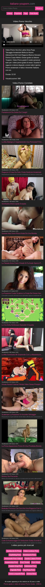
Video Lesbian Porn (31, 551)
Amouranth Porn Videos (13, 558)
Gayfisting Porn (15, 555)
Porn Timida (24, 562)
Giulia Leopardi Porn (16, 574)
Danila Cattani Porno (32, 558)
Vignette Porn (15, 570)
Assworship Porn (11, 562)
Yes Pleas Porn (29, 570)
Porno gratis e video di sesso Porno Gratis (19, 584)
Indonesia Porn (30, 566)
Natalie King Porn (15, 566)
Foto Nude (34, 13)
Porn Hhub (36, 562)
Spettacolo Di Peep (14, 551)
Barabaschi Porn (29, 555)
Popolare (18, 13)
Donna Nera (31, 574)
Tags (25, 13)
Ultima (9, 13)
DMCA (38, 584)
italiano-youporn (22, 3)
